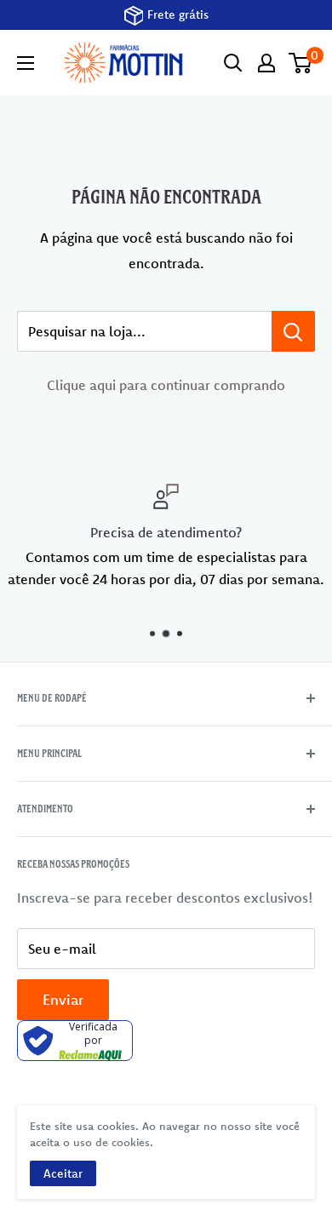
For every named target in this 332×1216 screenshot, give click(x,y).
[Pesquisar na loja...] (293, 331)
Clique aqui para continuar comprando (166, 384)
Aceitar (63, 1173)
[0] (301, 63)
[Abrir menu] (25, 63)
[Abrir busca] (233, 63)
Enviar (63, 999)
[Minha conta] (266, 63)
